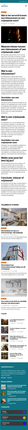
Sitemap (3, 377)
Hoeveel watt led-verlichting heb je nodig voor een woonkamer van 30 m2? (16, 400)
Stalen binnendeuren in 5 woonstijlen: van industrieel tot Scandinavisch (18, 338)
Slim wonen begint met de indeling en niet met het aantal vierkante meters (16, 393)
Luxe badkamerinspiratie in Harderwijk (17, 320)
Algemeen (4, 12)
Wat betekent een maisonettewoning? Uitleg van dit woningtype (13, 267)
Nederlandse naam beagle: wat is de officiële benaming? (18, 346)
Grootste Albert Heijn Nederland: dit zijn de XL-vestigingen (16, 355)
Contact (9, 377)
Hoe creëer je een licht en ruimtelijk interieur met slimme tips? (13, 302)
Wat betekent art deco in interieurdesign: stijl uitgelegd (12, 232)
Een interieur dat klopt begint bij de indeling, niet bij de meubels (16, 386)
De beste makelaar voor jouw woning (18, 329)
